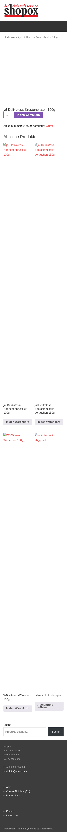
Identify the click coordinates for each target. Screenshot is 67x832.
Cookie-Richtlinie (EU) (18, 791)
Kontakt (10, 811)
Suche (7, 724)
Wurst (14, 37)
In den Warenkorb (28, 115)
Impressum (12, 815)
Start (6, 37)
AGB (8, 787)
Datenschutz (13, 795)
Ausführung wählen (45, 706)
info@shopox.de (18, 771)
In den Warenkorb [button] (17, 421)
